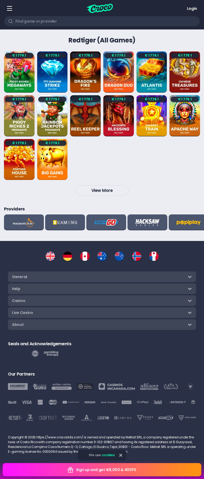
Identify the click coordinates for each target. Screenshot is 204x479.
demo (19, 87)
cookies (108, 455)
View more (102, 190)
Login (192, 8)
